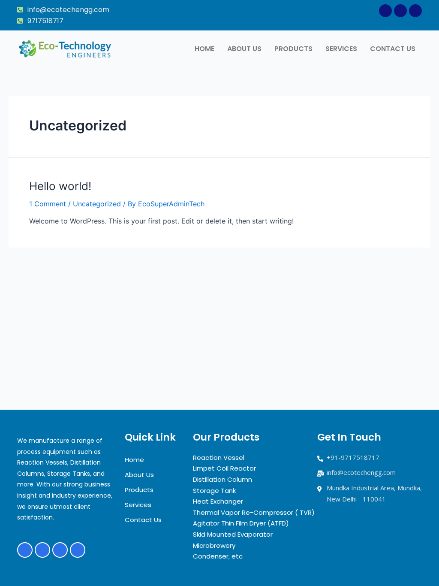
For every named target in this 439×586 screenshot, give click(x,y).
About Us (244, 49)
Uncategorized (97, 203)
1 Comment (47, 203)
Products (293, 49)
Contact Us (392, 49)
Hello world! (60, 186)
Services (341, 49)
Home (204, 49)
